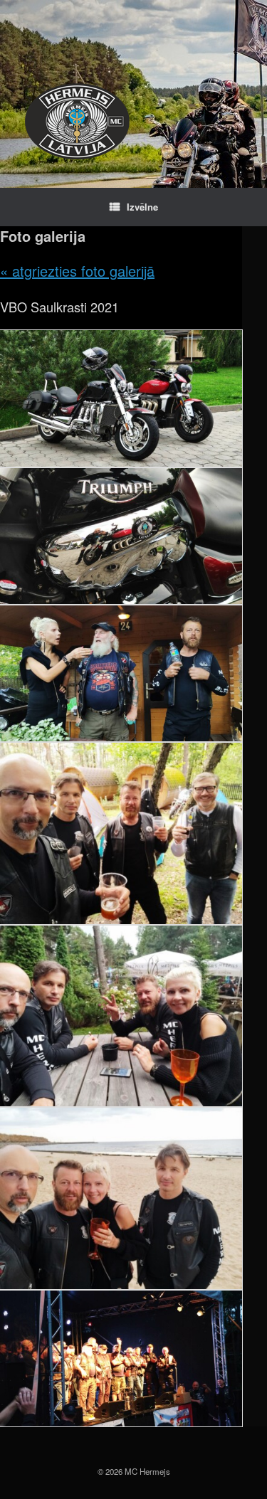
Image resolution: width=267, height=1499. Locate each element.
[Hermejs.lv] (77, 121)
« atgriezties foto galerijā (77, 270)
